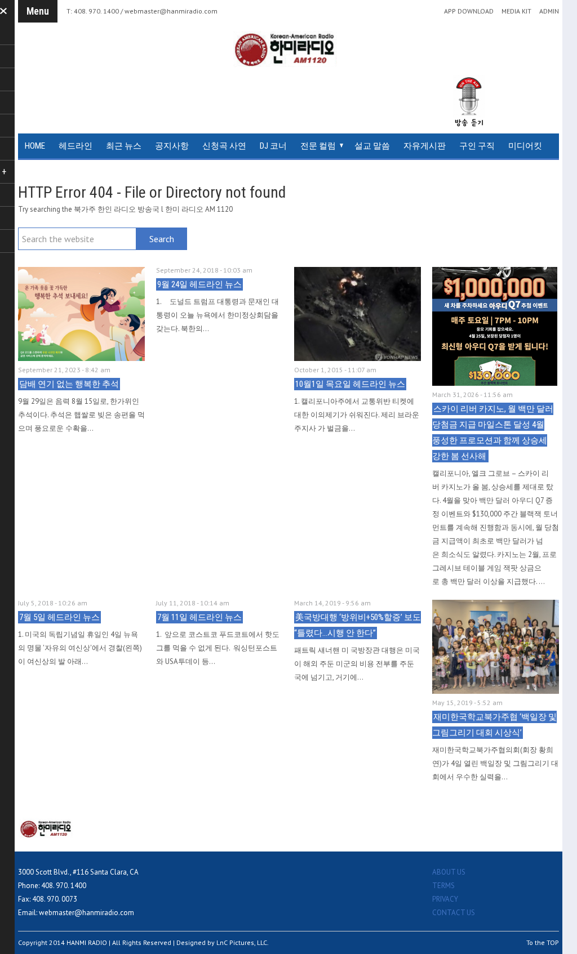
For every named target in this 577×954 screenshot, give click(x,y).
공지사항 (172, 146)
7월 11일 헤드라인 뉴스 (199, 617)
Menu (37, 11)
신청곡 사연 (224, 146)
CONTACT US (453, 912)
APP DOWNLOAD (469, 11)
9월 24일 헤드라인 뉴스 (199, 284)
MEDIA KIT (516, 11)
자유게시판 (424, 146)
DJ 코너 (273, 146)
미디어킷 (525, 146)
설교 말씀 (372, 146)
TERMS (443, 885)
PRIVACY (445, 899)
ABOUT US (448, 872)
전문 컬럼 (318, 146)
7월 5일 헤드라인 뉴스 (59, 617)
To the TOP (542, 942)
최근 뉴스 (123, 146)
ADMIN (549, 11)
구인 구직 (477, 146)
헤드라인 (75, 146)
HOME (35, 146)
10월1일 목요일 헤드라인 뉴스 (350, 384)
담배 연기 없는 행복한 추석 (69, 384)
